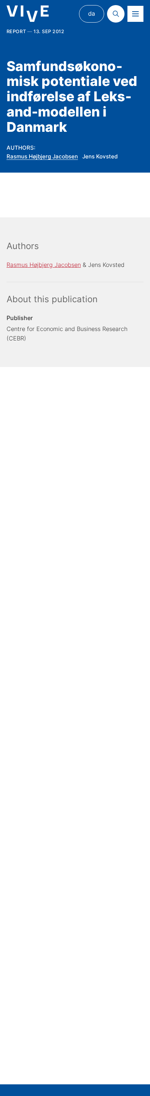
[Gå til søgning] (116, 14)
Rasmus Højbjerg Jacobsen (42, 156)
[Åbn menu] (135, 14)
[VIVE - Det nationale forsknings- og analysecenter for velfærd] (28, 13)
